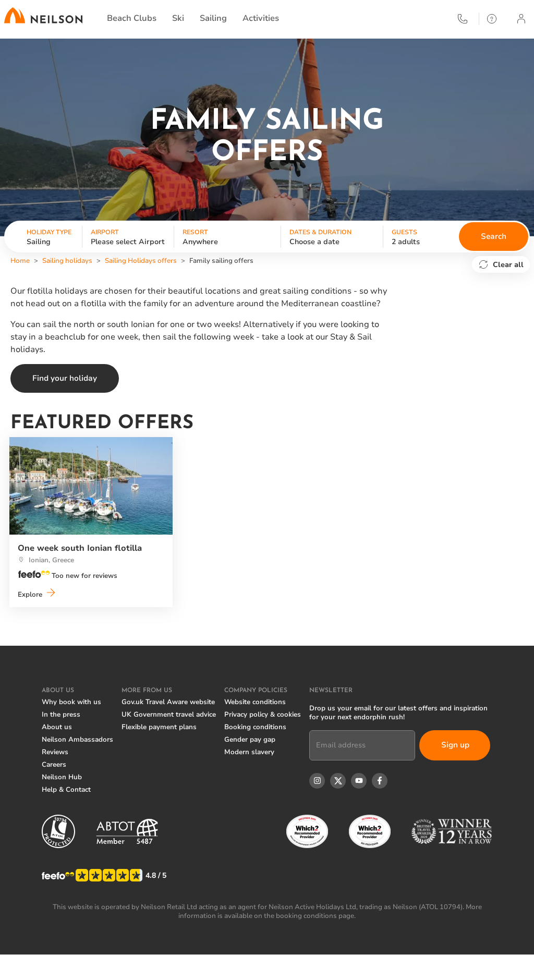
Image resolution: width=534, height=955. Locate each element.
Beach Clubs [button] (131, 18)
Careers (54, 764)
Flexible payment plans (159, 727)
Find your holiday (64, 378)
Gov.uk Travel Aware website (168, 702)
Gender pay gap (249, 739)
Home (20, 260)
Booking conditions (255, 727)
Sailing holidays (67, 260)
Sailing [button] (213, 18)
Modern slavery (249, 752)
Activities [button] (260, 18)
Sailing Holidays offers (141, 260)
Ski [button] (178, 18)
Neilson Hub (62, 777)
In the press (61, 714)
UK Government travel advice (169, 714)
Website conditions (255, 702)
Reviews (55, 752)
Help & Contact (66, 789)
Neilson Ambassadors (77, 739)
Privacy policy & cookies (262, 714)
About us (57, 727)
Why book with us (71, 702)
